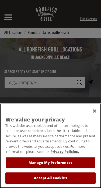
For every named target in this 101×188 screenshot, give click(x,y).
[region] (50, 146)
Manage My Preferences (51, 162)
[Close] (94, 111)
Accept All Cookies (50, 177)
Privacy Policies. (64, 151)
